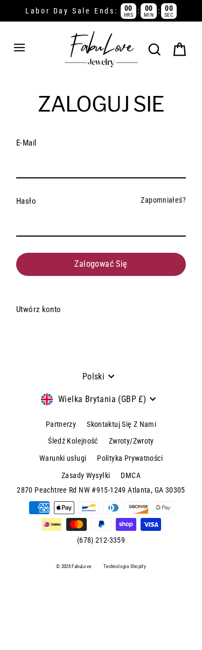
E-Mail (26, 143)
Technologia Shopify (124, 566)
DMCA (131, 475)
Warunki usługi (62, 458)
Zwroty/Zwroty (131, 441)
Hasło (26, 201)
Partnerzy (61, 424)
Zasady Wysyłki (85, 475)
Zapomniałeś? (163, 200)
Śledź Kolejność (73, 441)
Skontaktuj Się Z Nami (121, 424)
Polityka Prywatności (130, 458)
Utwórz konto (38, 309)
